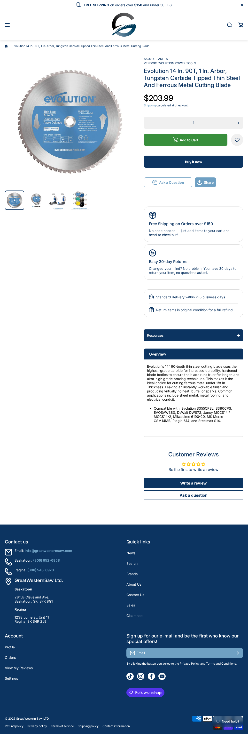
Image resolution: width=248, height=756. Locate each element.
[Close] (242, 5)
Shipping (150, 105)
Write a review (193, 483)
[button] (240, 25)
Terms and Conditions (221, 663)
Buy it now (193, 162)
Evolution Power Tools (176, 63)
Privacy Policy (190, 663)
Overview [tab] (157, 354)
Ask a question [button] (194, 495)
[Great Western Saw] (124, 25)
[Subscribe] (237, 653)
